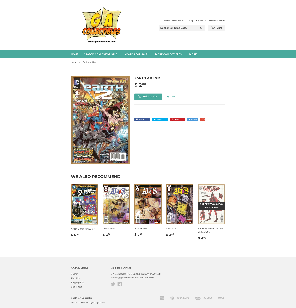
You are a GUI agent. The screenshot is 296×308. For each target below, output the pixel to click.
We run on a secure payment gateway (88, 302)
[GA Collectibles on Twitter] (113, 285)
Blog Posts (76, 286)
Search (74, 273)
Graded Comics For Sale (101, 54)
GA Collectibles (85, 297)
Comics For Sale (136, 54)
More (193, 54)
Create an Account (216, 20)
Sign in (199, 20)
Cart (219, 27)
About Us (75, 278)
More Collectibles (168, 54)
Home (74, 54)
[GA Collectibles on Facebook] (119, 285)
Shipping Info (77, 282)
